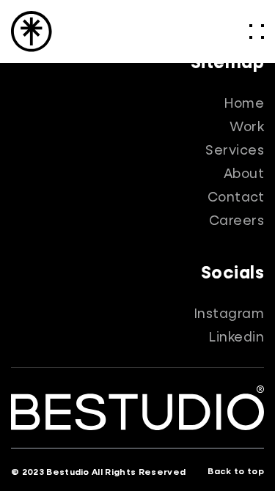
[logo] (31, 31)
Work (247, 127)
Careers (236, 221)
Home (244, 104)
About (244, 174)
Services (234, 151)
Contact (236, 197)
